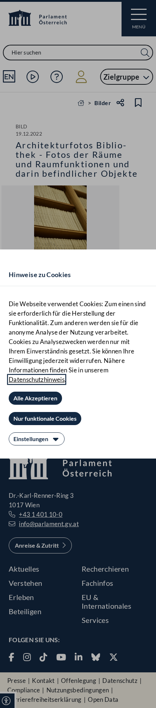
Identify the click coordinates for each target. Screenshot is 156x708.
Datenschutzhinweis (37, 379)
